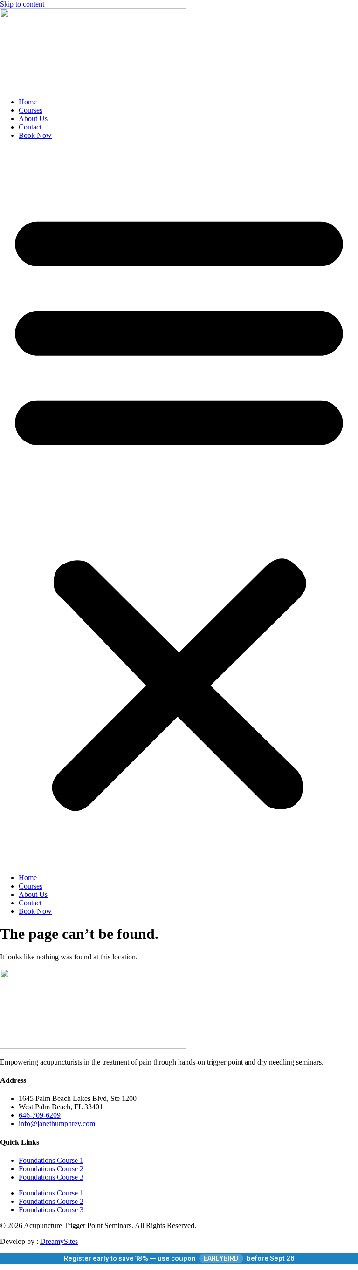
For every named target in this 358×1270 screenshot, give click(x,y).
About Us (33, 118)
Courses (30, 110)
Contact (30, 127)
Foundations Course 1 (51, 1160)
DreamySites (59, 1241)
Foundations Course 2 (51, 1169)
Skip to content (22, 4)
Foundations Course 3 (51, 1177)
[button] (179, 506)
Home (28, 102)
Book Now (35, 135)
